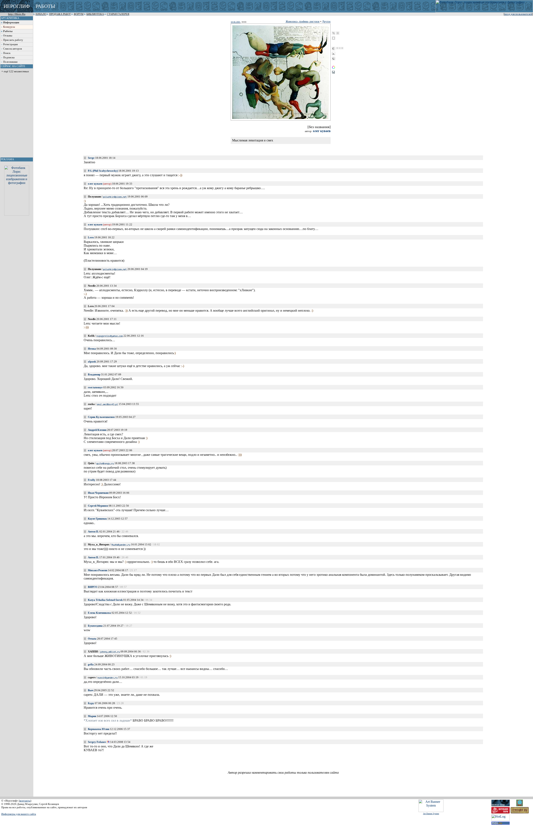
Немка (92, 348)
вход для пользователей (518, 14)
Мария (92, 716)
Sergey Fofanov (97, 741)
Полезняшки (10, 61)
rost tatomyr (95, 387)
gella (91, 664)
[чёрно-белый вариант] (333, 48)
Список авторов (12, 48)
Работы (7, 31)
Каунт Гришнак (97, 518)
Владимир (94, 374)
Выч (90, 690)
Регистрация (10, 44)
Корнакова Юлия (98, 729)
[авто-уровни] (333, 58)
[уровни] (333, 53)
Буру (91, 703)
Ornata (92, 638)
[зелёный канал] (340, 48)
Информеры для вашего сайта (18, 814)
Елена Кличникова (99, 612)
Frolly (91, 479)
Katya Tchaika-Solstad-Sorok (105, 599)
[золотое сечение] (337, 33)
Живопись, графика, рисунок (302, 21)
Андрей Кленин (97, 429)
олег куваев (322, 131)
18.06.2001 (235, 22)
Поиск (6, 53)
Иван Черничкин (98, 492)
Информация (11, 22)
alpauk (92, 361)
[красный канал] (337, 48)
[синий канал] (342, 48)
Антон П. (93, 531)
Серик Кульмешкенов (101, 416)
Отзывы (7, 35)
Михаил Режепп (97, 570)
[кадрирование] (333, 33)
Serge (91, 157)
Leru (91, 237)
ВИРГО (92, 586)
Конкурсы (9, 26)
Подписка (9, 57)
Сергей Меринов (98, 505)
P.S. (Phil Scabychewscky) (103, 170)
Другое (326, 21)
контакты (25, 800)
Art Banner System (431, 813)
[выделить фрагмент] (333, 38)
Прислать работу (13, 40)
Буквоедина (95, 625)
